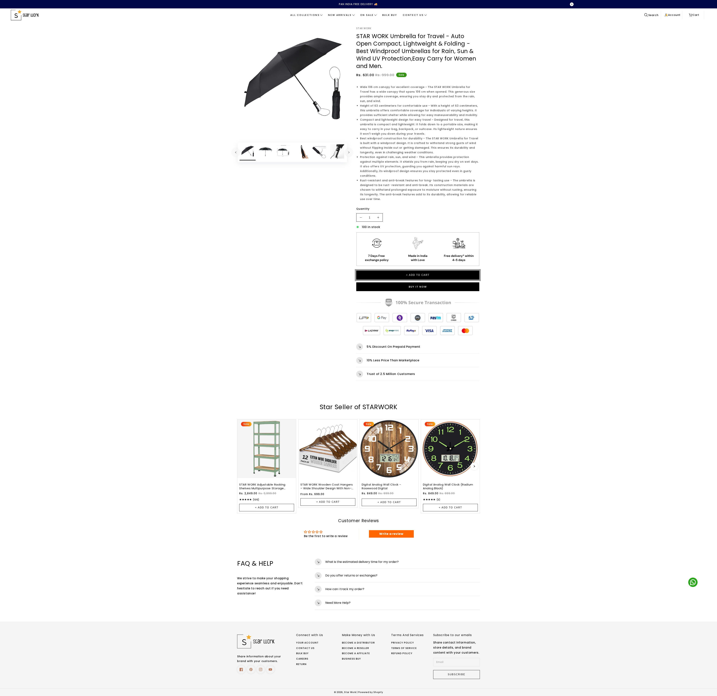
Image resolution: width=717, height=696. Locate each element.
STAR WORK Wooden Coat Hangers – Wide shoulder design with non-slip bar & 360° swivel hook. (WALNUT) (326, 486)
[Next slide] (474, 466)
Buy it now (418, 287)
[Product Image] (292, 80)
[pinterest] (251, 669)
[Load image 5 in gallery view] (319, 152)
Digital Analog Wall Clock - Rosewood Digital (381, 486)
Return (301, 664)
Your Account (307, 642)
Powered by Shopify (370, 692)
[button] (306, 15)
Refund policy (401, 653)
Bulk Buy (302, 653)
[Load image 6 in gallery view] (337, 152)
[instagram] (261, 669)
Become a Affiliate (356, 653)
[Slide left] (236, 152)
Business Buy (351, 659)
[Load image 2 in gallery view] (265, 152)
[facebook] (241, 669)
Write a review (391, 534)
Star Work (350, 692)
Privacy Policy (402, 642)
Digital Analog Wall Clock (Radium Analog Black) (448, 486)
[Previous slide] (145, 4)
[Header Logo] (58, 15)
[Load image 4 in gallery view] (301, 152)
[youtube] (270, 669)
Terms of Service (404, 648)
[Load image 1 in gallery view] (248, 152)
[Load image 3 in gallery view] (283, 152)
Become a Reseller (355, 648)
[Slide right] (349, 152)
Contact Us (305, 648)
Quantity (363, 209)
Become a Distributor (358, 642)
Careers (302, 659)
